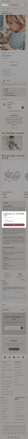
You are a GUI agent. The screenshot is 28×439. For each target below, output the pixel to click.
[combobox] (14, 221)
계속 (14, 224)
